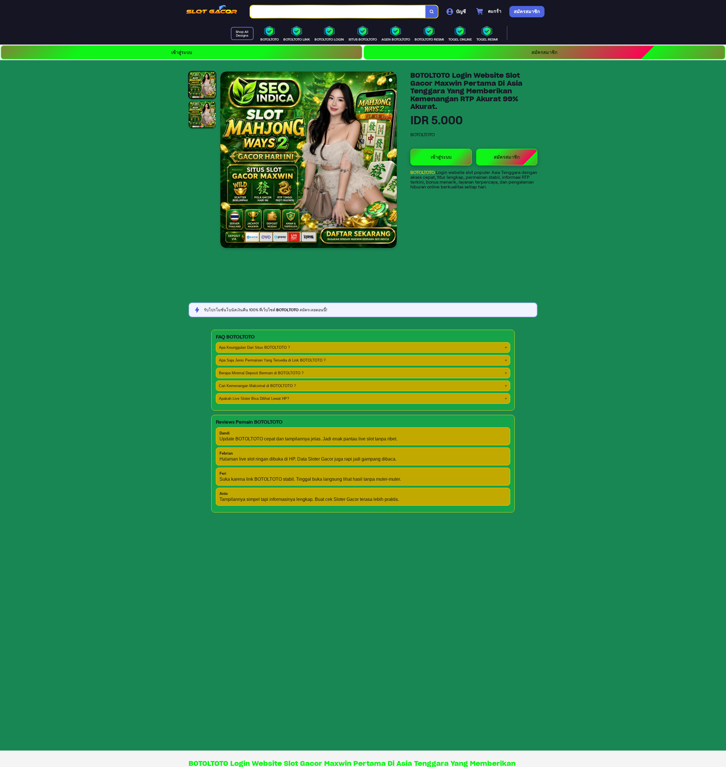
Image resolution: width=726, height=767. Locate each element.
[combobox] (338, 11)
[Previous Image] (224, 160)
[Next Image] (392, 160)
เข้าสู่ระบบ (181, 52)
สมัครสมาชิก (544, 52)
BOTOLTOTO (423, 172)
